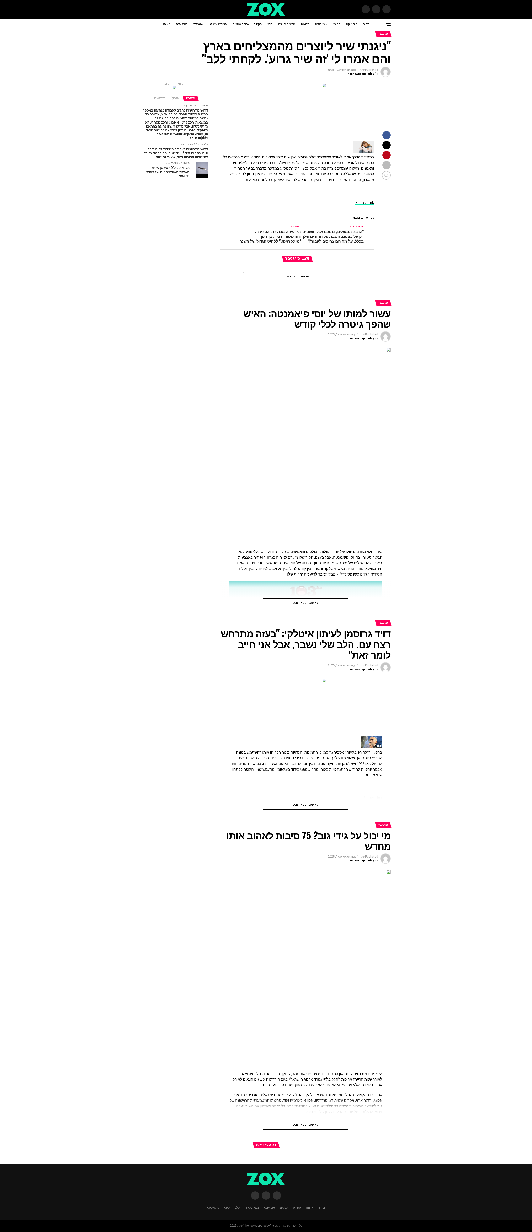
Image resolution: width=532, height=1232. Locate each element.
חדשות (305, 24)
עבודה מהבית (241, 24)
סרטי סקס (213, 1207)
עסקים (284, 1207)
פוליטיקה (351, 24)
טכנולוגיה (321, 24)
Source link (364, 202)
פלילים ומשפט (218, 24)
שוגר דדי (198, 24)
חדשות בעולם (286, 24)
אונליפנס (181, 24)
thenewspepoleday (361, 73)
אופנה (309, 1207)
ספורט (336, 24)
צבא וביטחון (252, 1207)
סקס (259, 24)
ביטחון (166, 24)
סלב (269, 24)
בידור (366, 24)
